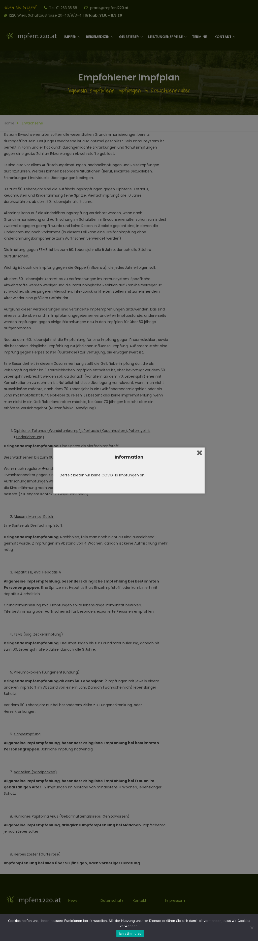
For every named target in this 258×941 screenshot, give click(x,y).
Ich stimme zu (130, 933)
